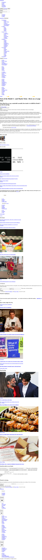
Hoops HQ (4, 6)
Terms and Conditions (8, 291)
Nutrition (5, 44)
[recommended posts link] (6, 304)
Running (5, 46)
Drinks (3, 60)
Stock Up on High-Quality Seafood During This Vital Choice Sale (11, 434)
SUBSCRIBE (4, 201)
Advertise (3, 550)
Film (5, 27)
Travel (5, 22)
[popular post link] (10, 219)
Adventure (6, 23)
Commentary (6, 33)
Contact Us (4, 549)
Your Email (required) (13, 468)
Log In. (7, 203)
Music (5, 30)
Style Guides (6, 36)
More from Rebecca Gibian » (4, 144)
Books (5, 28)
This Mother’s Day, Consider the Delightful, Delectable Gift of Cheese (12, 464)
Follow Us (1, 8)
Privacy (3, 553)
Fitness (5, 41)
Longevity (5, 42)
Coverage (3, 505)
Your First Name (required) (14, 469)
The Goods (4, 5)
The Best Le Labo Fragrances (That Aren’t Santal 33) (7, 227)
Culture (3, 3)
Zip (10, 289)
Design (5, 29)
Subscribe (5, 8)
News (5, 34)
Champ (3, 507)
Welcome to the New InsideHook (4, 173)
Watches (5, 37)
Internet (3, 70)
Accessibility (4, 555)
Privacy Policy (16, 291)
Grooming (5, 38)
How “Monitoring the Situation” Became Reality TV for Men (9, 178)
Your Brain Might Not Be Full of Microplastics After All (8, 183)
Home (5, 50)
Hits (2, 503)
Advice (5, 40)
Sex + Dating (2, 402)
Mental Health (6, 43)
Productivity (6, 45)
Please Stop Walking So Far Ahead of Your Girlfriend (9, 404)
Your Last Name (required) (14, 470)
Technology (2, 359)
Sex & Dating (6, 25)
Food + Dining (6, 21)
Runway (5, 35)
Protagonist (4, 508)
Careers (3, 554)
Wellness (3, 4)
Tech (5, 53)
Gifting (5, 55)
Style (5, 48)
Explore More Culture (3, 368)
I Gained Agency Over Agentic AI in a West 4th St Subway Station (11, 361)
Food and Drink (6, 51)
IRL (2, 506)
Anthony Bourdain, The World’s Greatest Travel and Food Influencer (10, 222)
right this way (39, 298)
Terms (3, 551)
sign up (17, 191)
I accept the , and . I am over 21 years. (13, 291)
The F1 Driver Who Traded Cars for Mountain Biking (8, 254)
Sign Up (1, 290)
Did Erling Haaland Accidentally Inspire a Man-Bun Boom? (10, 366)
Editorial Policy (4, 548)
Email (11, 288)
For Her (3, 91)
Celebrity (5, 32)
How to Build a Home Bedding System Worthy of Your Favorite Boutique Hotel (11, 188)
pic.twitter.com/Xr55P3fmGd (31, 125)
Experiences (4, 2)
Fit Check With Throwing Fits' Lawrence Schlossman (7, 281)
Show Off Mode (6, 24)
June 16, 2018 (13, 127)
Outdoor (3, 90)
